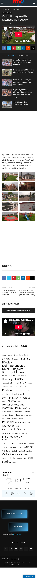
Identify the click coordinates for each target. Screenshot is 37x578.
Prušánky (8, 422)
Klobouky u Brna (14, 387)
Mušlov (4, 411)
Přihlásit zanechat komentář (18, 310)
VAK (21, 447)
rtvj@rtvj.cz (17, 534)
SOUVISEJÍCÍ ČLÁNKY (9, 56)
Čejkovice (28, 458)
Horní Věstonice (21, 375)
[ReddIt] (28, 48)
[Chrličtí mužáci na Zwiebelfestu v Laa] (7, 104)
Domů (4, 9)
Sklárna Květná (16, 433)
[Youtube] (31, 549)
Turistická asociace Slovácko (10, 440)
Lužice (27, 394)
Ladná (27, 391)
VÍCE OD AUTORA (23, 56)
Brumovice (7, 359)
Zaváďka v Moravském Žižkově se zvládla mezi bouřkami (22, 62)
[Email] (33, 48)
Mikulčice (25, 398)
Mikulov (13, 397)
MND (19, 401)
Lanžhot (6, 394)
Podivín (8, 419)
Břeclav (7, 362)
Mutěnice (26, 408)
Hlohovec (20, 372)
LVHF (5, 397)
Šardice (6, 461)
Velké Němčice (25, 451)
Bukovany (16, 359)
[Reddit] (21, 549)
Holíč (13, 375)
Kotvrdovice (16, 391)
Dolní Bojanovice (13, 366)
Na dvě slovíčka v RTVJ (21, 411)
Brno (16, 355)
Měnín (9, 411)
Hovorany (7, 379)
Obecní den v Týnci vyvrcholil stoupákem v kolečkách (9, 292)
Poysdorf (21, 418)
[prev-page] (31, 55)
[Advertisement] (18, 132)
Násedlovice (28, 415)
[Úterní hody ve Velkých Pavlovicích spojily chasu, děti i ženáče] (7, 82)
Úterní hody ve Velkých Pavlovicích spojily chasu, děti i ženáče (23, 82)
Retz (21, 430)
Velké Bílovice (9, 451)
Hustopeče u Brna (8, 383)
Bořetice (9, 355)
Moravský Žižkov (11, 408)
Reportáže (16, 9)
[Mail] (16, 549)
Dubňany (7, 372)
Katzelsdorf (30, 383)
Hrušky (10, 266)
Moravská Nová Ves (13, 405)
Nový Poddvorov (15, 415)
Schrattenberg (6, 433)
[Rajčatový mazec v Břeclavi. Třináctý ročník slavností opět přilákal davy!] (7, 92)
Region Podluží (10, 429)
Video (9, 9)
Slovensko (24, 433)
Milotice (4, 401)
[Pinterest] (14, 48)
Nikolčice (4, 415)
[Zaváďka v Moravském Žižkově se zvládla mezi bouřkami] (7, 62)
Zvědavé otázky (16, 458)
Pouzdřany (14, 418)
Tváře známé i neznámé (26, 444)
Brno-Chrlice (24, 355)
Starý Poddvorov (12, 436)
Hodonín (6, 375)
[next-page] (34, 55)
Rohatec (26, 430)
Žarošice (15, 462)
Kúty (22, 391)
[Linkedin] (23, 48)
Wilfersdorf (5, 458)
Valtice (28, 447)
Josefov (21, 382)
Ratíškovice (8, 426)
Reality (18, 426)
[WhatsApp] (18, 48)
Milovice (12, 401)
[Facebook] (4, 48)
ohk (3, 419)
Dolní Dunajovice (13, 369)
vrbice (26, 455)
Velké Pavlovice (12, 454)
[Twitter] (9, 48)
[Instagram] (11, 549)
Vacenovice (14, 447)
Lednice (17, 394)
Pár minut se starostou (23, 422)
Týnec (5, 447)
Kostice (7, 390)
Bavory (4, 355)
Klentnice (5, 387)
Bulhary (25, 358)
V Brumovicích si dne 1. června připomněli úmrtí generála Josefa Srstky (27, 292)
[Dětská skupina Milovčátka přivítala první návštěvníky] (7, 72)
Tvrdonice (9, 443)
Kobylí (23, 386)
